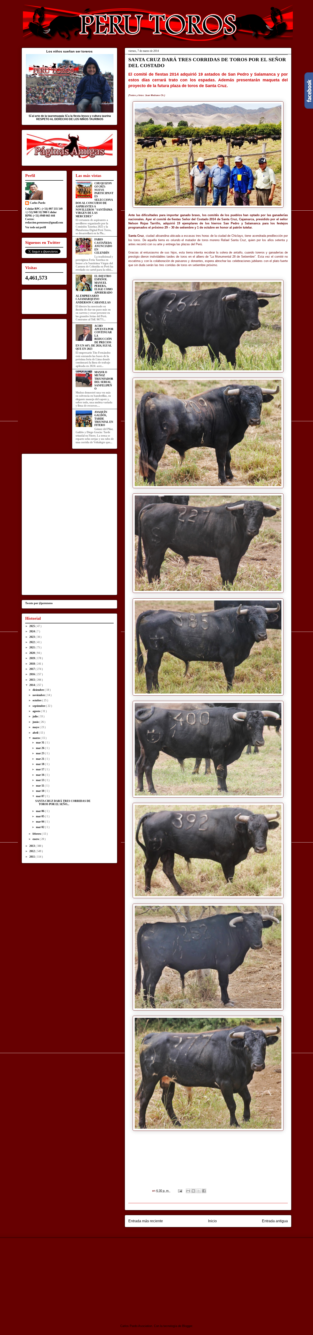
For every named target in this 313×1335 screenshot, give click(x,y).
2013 (32, 846)
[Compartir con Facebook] (204, 1191)
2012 (32, 851)
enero (36, 839)
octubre (37, 700)
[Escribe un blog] (193, 1191)
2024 (32, 631)
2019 (32, 658)
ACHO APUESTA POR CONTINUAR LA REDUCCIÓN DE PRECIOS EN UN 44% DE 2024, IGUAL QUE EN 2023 (94, 337)
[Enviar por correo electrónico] (188, 1191)
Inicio (212, 1221)
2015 (32, 679)
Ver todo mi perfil (35, 227)
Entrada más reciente (145, 1221)
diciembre (39, 689)
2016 (32, 674)
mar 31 (40, 742)
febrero (37, 833)
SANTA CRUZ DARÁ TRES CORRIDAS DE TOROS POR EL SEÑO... (63, 802)
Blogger (187, 1326)
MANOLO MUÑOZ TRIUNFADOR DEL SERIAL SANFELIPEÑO (103, 380)
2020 (32, 653)
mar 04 (40, 821)
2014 (32, 685)
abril (36, 732)
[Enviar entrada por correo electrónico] (179, 1190)
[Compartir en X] (198, 1191)
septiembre (39, 705)
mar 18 (40, 764)
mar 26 (40, 748)
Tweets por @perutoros (39, 603)
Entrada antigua (275, 1221)
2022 (32, 642)
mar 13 (40, 780)
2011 (32, 856)
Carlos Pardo (37, 202)
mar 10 (40, 791)
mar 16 (40, 774)
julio (35, 716)
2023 (32, 637)
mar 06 (40, 811)
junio (36, 722)
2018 (32, 663)
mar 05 (40, 816)
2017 (32, 669)
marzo (37, 738)
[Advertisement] (59, 1277)
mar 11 (40, 785)
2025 (32, 626)
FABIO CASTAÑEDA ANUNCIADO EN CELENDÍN (103, 246)
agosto (37, 711)
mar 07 (40, 796)
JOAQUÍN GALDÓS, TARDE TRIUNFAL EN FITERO (103, 418)
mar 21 (40, 758)
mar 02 (40, 827)
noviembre (39, 695)
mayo (36, 727)
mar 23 (40, 753)
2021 (32, 647)
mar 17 (40, 769)
